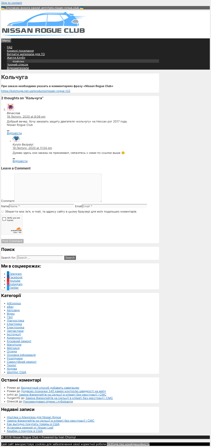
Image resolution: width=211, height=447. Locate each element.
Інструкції (14, 334)
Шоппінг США (16, 372)
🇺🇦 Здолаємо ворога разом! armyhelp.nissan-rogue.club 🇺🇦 (42, 7)
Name (5, 206)
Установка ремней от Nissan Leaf (30, 427)
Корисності (15, 337)
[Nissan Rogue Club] (44, 36)
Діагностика (15, 320)
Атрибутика (18, 61)
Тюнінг (11, 365)
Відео (11, 313)
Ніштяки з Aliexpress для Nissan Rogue (34, 417)
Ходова (12, 368)
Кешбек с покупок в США (25, 431)
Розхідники (15, 358)
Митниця (13, 348)
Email (78, 206)
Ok (109, 444)
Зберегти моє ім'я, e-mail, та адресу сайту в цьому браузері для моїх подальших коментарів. (71, 211)
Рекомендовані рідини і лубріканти (48, 401)
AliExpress (14, 303)
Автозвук (13, 310)
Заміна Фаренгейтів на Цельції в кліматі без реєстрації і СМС (62, 394)
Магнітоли (14, 344)
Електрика (14, 324)
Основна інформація (21, 355)
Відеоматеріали (18, 68)
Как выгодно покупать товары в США (33, 424)
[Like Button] (8, 130)
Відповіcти (14, 133)
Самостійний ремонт (22, 362)
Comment (7, 201)
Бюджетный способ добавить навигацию (50, 387)
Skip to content (11, 3)
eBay (10, 307)
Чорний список (17, 64)
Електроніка (15, 327)
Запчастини (15, 331)
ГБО (10, 317)
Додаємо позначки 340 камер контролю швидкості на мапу (63, 391)
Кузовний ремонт (19, 341)
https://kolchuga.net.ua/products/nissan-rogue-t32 (35, 91)
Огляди (12, 351)
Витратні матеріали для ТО (26, 54)
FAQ (9, 47)
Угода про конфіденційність (130, 444)
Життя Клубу (16, 57)
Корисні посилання (20, 50)
